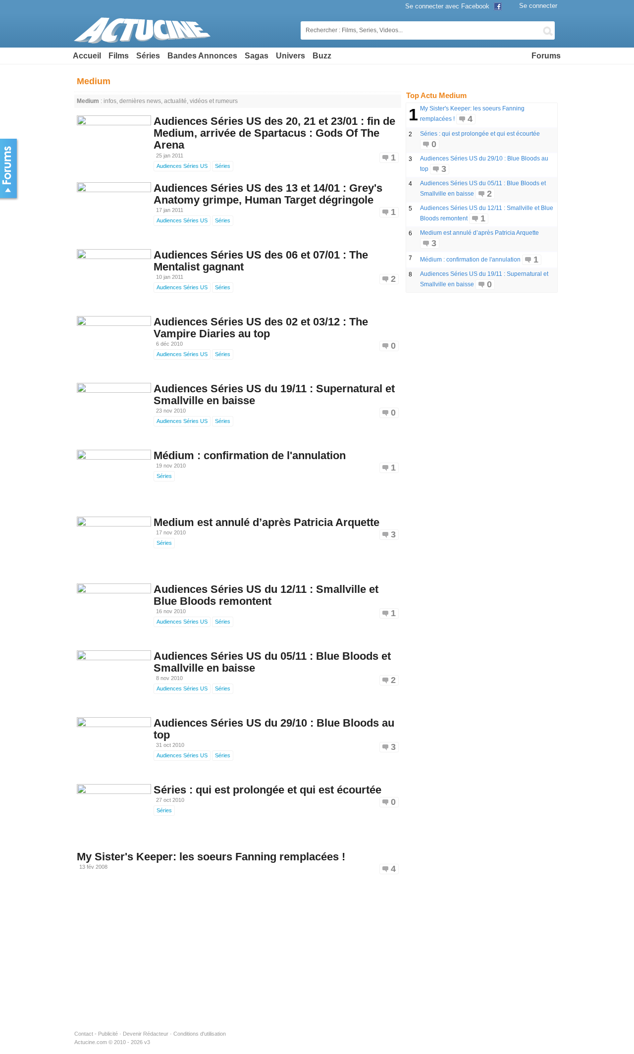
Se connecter (538, 5)
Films (118, 56)
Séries (148, 56)
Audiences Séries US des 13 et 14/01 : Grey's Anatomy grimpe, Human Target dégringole (268, 194)
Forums (546, 56)
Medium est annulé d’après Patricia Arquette (266, 522)
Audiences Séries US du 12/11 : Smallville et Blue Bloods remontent (266, 595)
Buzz (322, 56)
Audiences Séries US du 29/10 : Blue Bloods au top (274, 729)
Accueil (87, 56)
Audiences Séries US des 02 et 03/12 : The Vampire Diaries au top (261, 328)
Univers (290, 56)
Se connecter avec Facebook (448, 6)
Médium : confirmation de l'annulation (250, 455)
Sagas (256, 56)
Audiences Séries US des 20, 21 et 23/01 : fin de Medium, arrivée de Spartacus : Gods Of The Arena (274, 133)
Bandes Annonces (202, 56)
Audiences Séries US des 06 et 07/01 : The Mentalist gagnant (261, 261)
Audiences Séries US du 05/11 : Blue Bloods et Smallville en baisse (272, 662)
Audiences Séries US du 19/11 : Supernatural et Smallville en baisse (274, 394)
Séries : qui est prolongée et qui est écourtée (267, 790)
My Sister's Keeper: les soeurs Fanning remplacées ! (211, 856)
